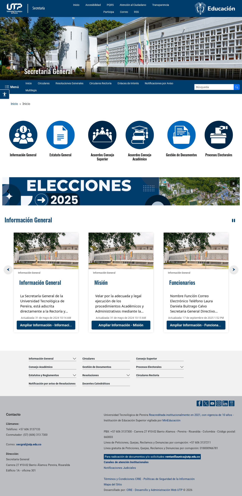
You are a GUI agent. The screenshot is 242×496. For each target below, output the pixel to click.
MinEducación (171, 420)
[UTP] (15, 8)
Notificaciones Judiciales (120, 468)
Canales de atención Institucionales (126, 462)
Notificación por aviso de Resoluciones (52, 383)
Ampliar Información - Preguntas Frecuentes (204, 325)
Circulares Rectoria (147, 375)
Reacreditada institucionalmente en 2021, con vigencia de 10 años (190, 415)
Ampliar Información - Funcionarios (122, 325)
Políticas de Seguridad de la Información (169, 479)
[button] (121, 191)
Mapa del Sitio (113, 484)
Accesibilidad (93, 4)
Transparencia (160, 4)
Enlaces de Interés (128, 83)
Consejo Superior (146, 358)
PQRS (110, 4)
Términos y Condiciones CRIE (122, 479)
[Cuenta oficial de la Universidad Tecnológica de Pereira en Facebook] (199, 403)
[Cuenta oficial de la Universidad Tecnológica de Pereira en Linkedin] (225, 403)
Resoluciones (90, 375)
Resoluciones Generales (69, 83)
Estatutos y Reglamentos (44, 375)
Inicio (76, 4)
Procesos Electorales (148, 366)
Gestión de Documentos (96, 366)
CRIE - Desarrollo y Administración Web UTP (154, 490)
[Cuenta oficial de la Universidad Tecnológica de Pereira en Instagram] (219, 403)
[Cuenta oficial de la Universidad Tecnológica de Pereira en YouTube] (212, 403)
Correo (124, 11)
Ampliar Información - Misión (46, 325)
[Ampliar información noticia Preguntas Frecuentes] (196, 251)
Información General (29, 272)
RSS (136, 11)
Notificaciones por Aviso (159, 83)
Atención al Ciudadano (133, 4)
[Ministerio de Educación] (210, 8)
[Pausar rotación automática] (233, 220)
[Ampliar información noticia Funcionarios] (121, 251)
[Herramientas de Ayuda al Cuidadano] (231, 403)
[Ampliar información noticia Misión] (46, 251)
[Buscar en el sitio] (237, 87)
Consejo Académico (41, 366)
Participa (108, 11)
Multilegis (31, 90)
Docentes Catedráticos (96, 383)
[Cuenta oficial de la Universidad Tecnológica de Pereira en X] (206, 403)
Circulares (44, 83)
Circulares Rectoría (100, 83)
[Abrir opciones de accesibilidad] (4, 94)
